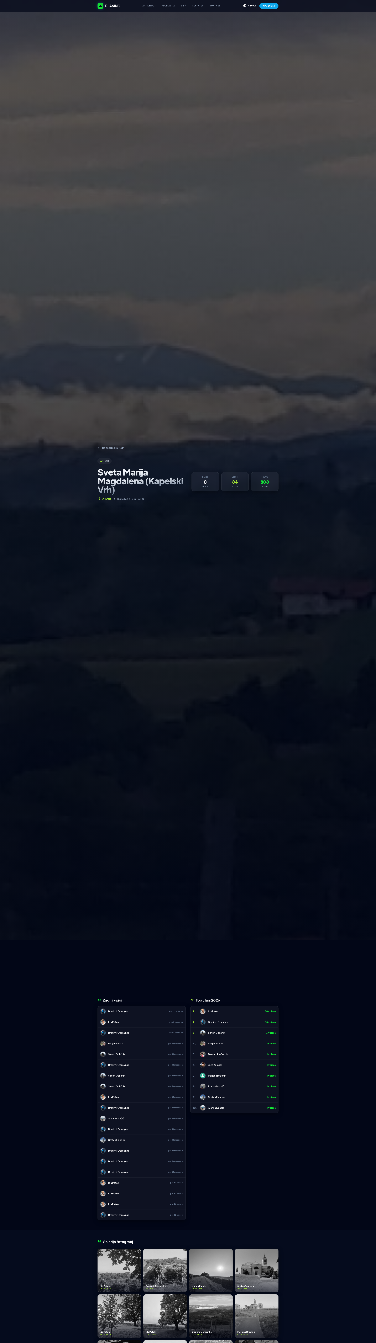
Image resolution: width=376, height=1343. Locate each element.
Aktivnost (149, 6)
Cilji (184, 6)
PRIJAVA (249, 6)
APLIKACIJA (269, 6)
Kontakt (215, 6)
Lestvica (198, 6)
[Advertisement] (188, 970)
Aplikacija (168, 6)
